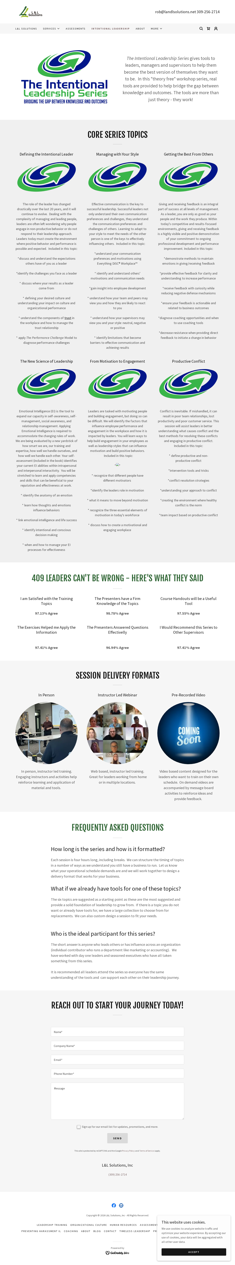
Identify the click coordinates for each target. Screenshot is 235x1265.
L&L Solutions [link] (26, 28)
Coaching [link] (71, 1231)
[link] (30, 11)
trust (67, 318)
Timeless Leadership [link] (135, 1231)
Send (117, 1138)
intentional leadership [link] (110, 28)
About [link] (140, 28)
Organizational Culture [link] (88, 1225)
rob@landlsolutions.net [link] (175, 11)
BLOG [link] (97, 1231)
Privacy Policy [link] (128, 1150)
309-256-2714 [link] (208, 11)
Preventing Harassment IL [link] (41, 1231)
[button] (51, 28)
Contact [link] (110, 1231)
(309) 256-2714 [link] (117, 1174)
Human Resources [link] (123, 1225)
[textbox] (117, 1031)
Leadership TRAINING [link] (52, 1225)
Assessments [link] (76, 28)
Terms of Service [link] (146, 1150)
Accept (193, 1251)
